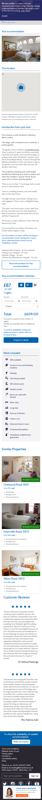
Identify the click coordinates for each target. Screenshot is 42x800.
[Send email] (21, 285)
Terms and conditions (10, 749)
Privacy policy (7, 754)
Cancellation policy (9, 758)
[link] (22, 795)
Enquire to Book (21, 340)
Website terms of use (10, 751)
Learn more (25, 11)
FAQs (4, 761)
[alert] (22, 792)
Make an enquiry (21, 741)
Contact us (6, 756)
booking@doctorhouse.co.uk (22, 768)
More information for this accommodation (21, 265)
